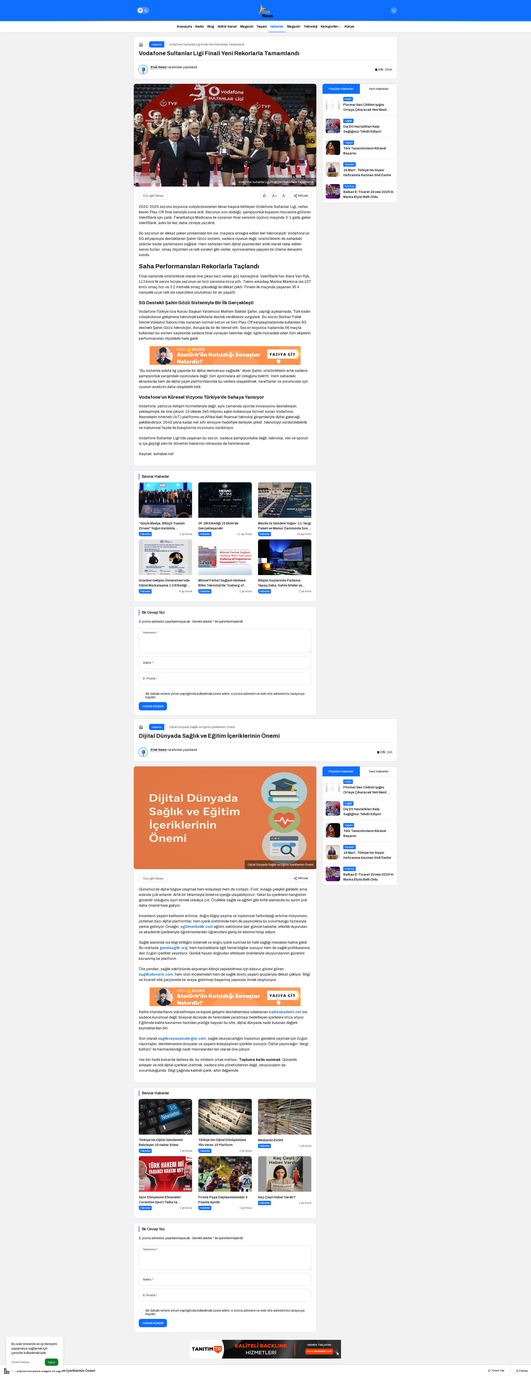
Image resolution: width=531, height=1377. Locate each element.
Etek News (159, 67)
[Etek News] (265, 10)
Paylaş (523, 1370)
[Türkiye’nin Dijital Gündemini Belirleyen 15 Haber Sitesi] (165, 1126)
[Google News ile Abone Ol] (153, 196)
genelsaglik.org (174, 948)
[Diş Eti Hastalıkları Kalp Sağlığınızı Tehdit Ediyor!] (360, 126)
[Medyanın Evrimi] (284, 1126)
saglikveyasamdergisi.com (182, 1038)
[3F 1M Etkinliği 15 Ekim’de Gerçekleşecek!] (225, 509)
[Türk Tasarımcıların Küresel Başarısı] (360, 148)
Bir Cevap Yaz (153, 612)
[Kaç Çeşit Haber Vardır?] (284, 1183)
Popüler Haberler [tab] (341, 88)
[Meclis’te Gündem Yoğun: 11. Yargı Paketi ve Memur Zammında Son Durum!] (284, 509)
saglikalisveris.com (156, 974)
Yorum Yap (497, 1370)
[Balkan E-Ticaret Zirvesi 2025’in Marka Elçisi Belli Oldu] (360, 192)
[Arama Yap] (394, 10)
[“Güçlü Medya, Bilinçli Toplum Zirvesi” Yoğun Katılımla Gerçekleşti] (165, 509)
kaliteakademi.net (285, 1012)
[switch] (143, 10)
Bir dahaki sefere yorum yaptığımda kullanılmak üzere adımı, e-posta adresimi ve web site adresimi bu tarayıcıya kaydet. (224, 695)
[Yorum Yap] (264, 196)
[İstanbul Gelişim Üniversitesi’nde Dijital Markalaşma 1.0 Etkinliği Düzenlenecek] (165, 566)
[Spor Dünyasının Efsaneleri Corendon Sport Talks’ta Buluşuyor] (165, 1183)
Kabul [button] (51, 1362)
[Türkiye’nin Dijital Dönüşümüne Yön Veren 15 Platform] (225, 1126)
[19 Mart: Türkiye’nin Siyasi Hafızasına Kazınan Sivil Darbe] (360, 170)
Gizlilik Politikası (20, 1362)
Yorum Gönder (152, 706)
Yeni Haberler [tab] (379, 88)
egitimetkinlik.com (196, 927)
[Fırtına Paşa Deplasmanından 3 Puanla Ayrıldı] (225, 1183)
